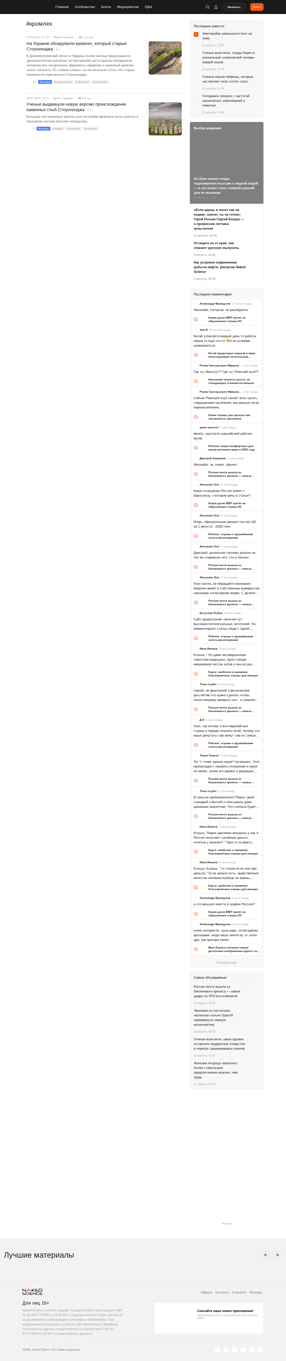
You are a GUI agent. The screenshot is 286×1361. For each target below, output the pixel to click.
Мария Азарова (63, 37)
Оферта (206, 1292)
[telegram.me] (251, 1350)
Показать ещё (227, 962)
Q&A (148, 7)
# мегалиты (100, 81)
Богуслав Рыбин (211, 613)
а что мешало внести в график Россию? (224, 904)
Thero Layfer (208, 684)
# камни (58, 128)
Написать (234, 7)
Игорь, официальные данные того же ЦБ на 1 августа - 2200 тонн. (225, 524)
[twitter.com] (217, 1350)
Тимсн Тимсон (209, 755)
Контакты (222, 1292)
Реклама (256, 1292)
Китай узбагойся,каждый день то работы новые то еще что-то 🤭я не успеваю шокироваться (225, 340)
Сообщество (85, 7)
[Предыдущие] (265, 1255)
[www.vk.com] (226, 1350)
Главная (62, 7)
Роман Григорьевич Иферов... (220, 365)
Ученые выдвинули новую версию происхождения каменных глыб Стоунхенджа (76, 107)
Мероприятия (128, 7)
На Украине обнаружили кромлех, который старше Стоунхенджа (76, 46)
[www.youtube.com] (234, 1350)
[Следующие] (277, 1255)
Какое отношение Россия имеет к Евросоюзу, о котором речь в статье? (222, 493)
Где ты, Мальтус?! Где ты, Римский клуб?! (226, 372)
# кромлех (82, 81)
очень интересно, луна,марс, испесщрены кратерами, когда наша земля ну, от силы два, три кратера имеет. (226, 935)
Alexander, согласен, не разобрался (221, 310)
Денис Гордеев (63, 98)
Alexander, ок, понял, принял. (216, 464)
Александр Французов (215, 303)
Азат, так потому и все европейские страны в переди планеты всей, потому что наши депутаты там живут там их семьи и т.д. (227, 731)
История (45, 81)
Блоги (106, 7)
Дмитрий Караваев (213, 458)
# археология (63, 81)
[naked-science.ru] (260, 1350)
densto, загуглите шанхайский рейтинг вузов (223, 436)
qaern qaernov (209, 427)
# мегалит (90, 128)
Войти (257, 6)
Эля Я (204, 329)
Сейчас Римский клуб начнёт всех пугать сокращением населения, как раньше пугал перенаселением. (226, 402)
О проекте (239, 1292)
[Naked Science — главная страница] (38, 7)
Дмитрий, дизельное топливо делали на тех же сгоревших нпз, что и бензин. (224, 555)
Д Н (202, 719)
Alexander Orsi (209, 484)
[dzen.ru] (243, 1350)
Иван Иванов (209, 648)
